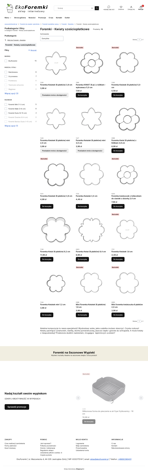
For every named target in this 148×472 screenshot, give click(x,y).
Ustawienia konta (82, 450)
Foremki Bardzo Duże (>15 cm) (20, 122)
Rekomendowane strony (120, 448)
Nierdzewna (13, 72)
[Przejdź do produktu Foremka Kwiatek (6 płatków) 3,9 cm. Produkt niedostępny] (56, 63)
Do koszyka (82, 95)
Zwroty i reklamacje (47, 448)
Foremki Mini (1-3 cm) (16, 104)
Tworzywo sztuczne (16, 85)
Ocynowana (12, 76)
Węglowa (11, 89)
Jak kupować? (45, 443)
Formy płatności (11, 446)
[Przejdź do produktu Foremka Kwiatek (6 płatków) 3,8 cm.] (56, 174)
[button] (97, 8)
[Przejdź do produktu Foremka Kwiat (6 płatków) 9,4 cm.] (92, 229)
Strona (135, 39)
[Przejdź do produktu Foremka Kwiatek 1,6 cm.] (127, 229)
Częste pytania (46, 455)
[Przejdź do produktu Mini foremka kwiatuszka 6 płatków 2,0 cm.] (127, 282)
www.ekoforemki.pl (11, 24)
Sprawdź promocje (17, 407)
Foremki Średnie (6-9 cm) (18, 117)
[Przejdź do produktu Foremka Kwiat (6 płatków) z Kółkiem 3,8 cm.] (127, 118)
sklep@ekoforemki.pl (99, 459)
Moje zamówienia (82, 446)
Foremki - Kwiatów (68, 24)
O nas (113, 443)
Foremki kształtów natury (50, 24)
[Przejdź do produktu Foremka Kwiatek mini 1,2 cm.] (56, 282)
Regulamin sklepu (47, 450)
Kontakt (114, 446)
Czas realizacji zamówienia (15, 443)
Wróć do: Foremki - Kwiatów (16, 40)
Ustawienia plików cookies (50, 453)
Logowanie (80, 443)
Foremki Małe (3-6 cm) (17, 109)
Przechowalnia (81, 448)
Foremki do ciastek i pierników (30, 24)
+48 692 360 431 (108, 9)
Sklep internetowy (73, 469)
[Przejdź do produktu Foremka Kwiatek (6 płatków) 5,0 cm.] (127, 63)
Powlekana (12, 81)
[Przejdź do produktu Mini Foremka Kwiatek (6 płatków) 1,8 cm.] (92, 282)
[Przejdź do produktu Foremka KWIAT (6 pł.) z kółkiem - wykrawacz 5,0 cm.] (92, 63)
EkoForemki (12, 61)
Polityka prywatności (48, 446)
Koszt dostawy (10, 448)
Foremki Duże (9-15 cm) (17, 113)
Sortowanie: (44, 34)
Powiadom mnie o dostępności (54, 95)
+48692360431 (124, 459)
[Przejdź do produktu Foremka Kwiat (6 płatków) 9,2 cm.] (56, 229)
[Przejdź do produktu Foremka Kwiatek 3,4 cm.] (92, 174)
